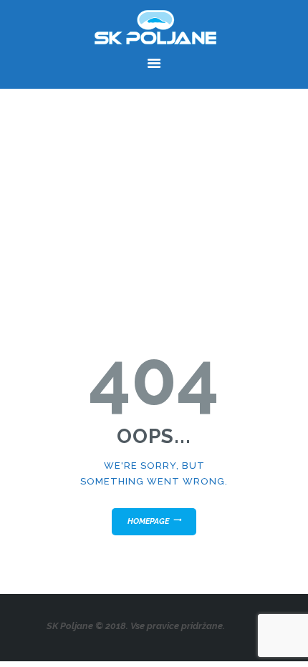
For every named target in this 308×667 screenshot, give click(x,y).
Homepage (148, 521)
